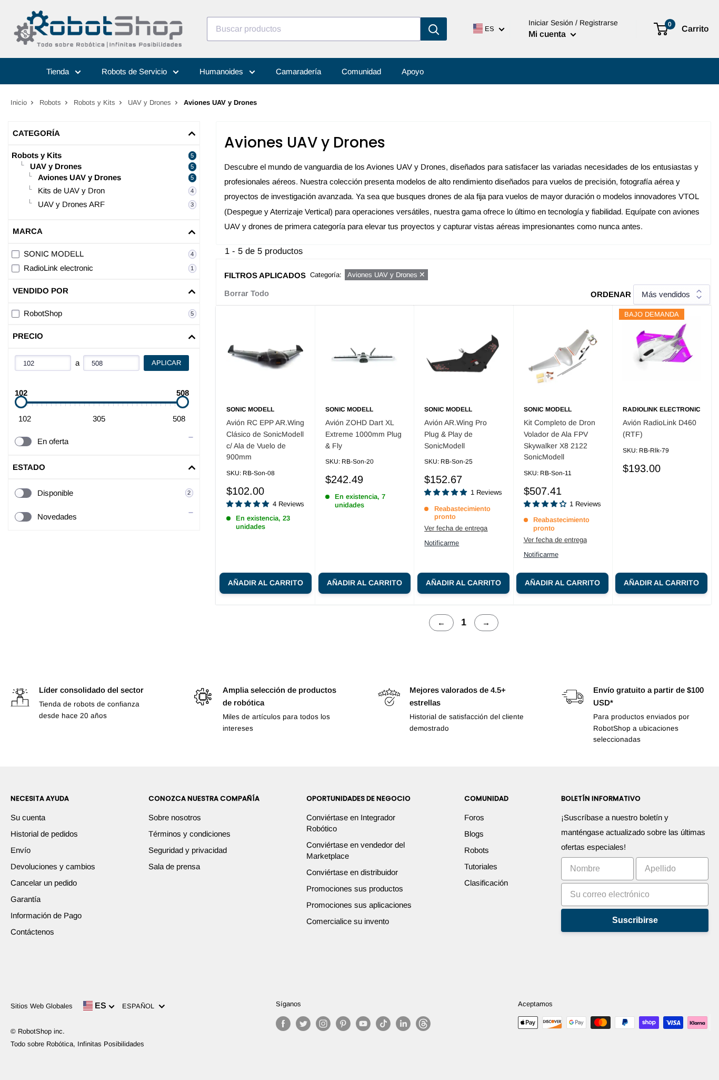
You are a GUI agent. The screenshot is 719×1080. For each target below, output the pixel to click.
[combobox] (314, 29)
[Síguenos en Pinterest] (343, 1023)
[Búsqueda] (434, 29)
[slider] (21, 402)
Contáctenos (32, 931)
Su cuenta (28, 817)
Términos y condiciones (189, 833)
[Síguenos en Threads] (423, 1023)
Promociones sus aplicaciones (359, 904)
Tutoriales (480, 866)
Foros (474, 817)
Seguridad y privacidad (187, 850)
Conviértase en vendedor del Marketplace (355, 850)
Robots (50, 102)
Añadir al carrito (265, 582)
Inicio (19, 102)
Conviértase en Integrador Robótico (350, 823)
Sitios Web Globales (42, 1006)
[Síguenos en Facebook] (283, 1023)
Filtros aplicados (265, 275)
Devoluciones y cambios (53, 866)
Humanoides (222, 71)
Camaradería (298, 71)
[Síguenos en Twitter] (303, 1023)
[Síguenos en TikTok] (383, 1023)
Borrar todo (246, 293)
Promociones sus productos (354, 888)
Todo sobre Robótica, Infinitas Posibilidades (77, 1044)
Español (140, 1006)
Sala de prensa (174, 866)
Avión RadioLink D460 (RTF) (659, 428)
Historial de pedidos (44, 833)
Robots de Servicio (135, 71)
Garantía (26, 899)
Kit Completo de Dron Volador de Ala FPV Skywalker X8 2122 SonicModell (559, 439)
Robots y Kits (94, 102)
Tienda (58, 71)
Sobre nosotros (174, 817)
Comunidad (361, 71)
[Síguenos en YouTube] (363, 1023)
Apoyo (413, 71)
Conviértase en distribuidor (352, 872)
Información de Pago (46, 915)
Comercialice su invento (347, 921)
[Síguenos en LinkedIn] (403, 1023)
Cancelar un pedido (44, 882)
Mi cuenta (548, 34)
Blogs (474, 833)
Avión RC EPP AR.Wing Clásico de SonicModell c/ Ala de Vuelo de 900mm (265, 439)
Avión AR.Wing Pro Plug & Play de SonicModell (455, 433)
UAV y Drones (149, 102)
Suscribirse (635, 920)
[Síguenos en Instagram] (323, 1023)
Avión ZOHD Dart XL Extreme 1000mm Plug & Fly (363, 433)
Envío (21, 850)
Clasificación (486, 882)
